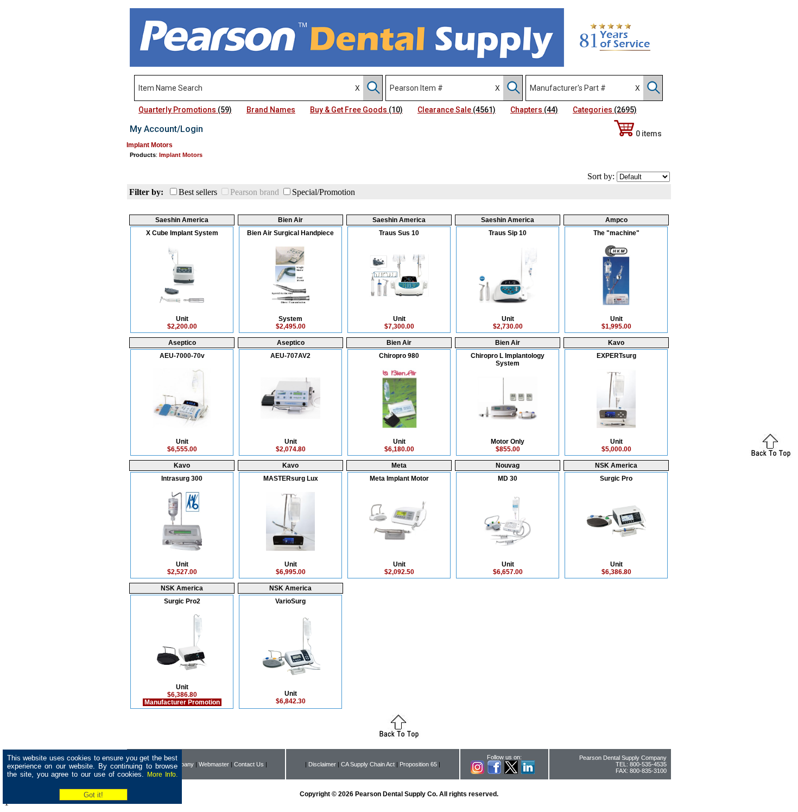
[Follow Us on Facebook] (494, 772)
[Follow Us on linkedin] (528, 772)
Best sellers (198, 192)
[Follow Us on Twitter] (511, 772)
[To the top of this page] (399, 736)
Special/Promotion (323, 192)
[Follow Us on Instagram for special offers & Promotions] (477, 772)
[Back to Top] (771, 455)
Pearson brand (254, 192)
